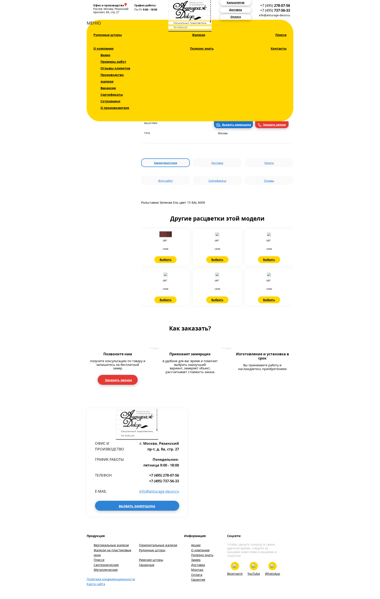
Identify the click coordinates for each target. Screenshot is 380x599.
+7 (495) (275, 5)
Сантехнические (106, 565)
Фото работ (165, 181)
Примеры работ (113, 62)
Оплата (269, 163)
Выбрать (166, 259)
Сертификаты (111, 95)
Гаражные (146, 565)
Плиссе (281, 35)
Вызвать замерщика (236, 125)
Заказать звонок (274, 125)
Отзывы (269, 181)
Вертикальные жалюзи (111, 545)
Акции (196, 545)
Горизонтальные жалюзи (158, 545)
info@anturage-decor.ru (274, 15)
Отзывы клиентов (115, 68)
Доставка (217, 163)
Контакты (279, 48)
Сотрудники (110, 101)
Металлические (106, 570)
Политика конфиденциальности (111, 579)
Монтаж (197, 570)
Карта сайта (96, 584)
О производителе (114, 108)
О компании (103, 48)
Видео (105, 55)
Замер (196, 560)
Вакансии (108, 88)
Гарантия (198, 579)
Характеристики (165, 163)
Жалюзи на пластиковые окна (112, 552)
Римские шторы (151, 560)
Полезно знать (202, 48)
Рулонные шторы (107, 35)
